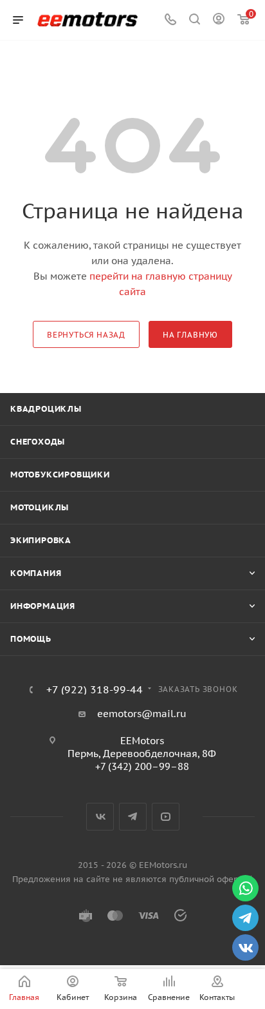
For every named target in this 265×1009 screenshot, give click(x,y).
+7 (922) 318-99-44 (94, 689)
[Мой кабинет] (218, 20)
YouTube (165, 817)
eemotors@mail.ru (142, 713)
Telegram (133, 817)
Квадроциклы (46, 408)
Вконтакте (100, 817)
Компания (35, 573)
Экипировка (40, 540)
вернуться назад (86, 335)
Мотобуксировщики (60, 474)
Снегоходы (37, 441)
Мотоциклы (39, 507)
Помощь (30, 638)
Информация (42, 606)
